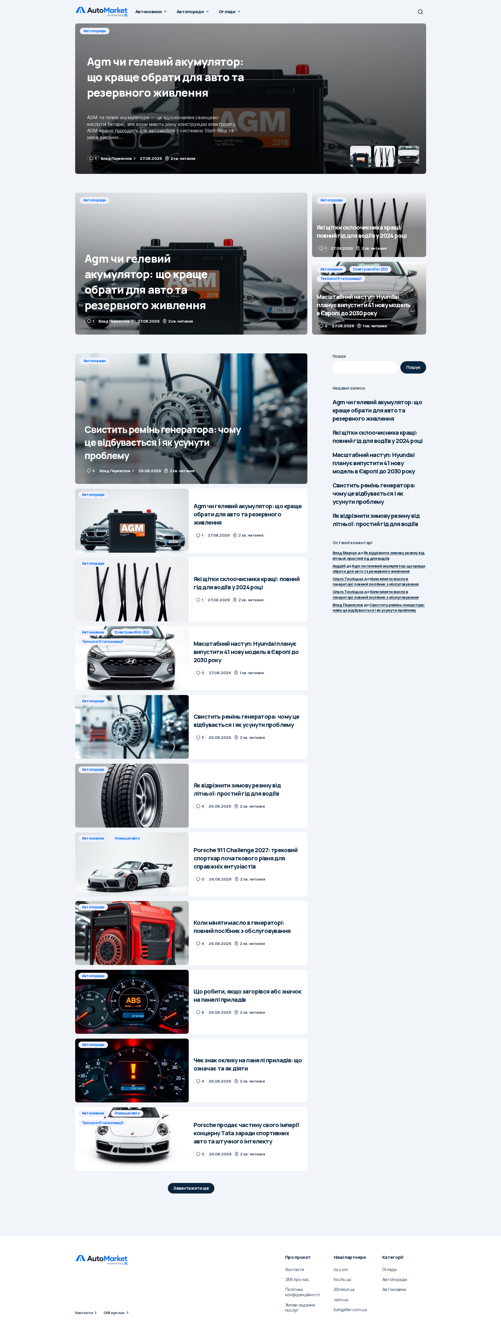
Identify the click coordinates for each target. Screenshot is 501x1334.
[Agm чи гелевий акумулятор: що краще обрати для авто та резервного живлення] (191, 263)
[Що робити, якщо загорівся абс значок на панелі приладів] (132, 1002)
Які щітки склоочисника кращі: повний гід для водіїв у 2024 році (378, 437)
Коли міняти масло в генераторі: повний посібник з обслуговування (376, 581)
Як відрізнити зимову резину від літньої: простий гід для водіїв (376, 520)
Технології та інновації (340, 278)
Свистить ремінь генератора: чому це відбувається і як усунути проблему (374, 493)
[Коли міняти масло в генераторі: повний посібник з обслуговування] (132, 933)
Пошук (339, 356)
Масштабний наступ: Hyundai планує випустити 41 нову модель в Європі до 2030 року (374, 463)
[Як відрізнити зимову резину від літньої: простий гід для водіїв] (132, 795)
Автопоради (94, 30)
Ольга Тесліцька (348, 578)
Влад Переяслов (348, 604)
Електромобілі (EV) (370, 269)
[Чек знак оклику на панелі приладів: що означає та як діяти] (132, 1071)
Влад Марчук (345, 552)
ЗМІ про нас (114, 1312)
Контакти (84, 1312)
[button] (420, 11)
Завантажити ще (191, 1188)
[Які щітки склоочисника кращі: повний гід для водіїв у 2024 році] (250, 98)
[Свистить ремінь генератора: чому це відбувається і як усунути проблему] (191, 418)
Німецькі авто (127, 838)
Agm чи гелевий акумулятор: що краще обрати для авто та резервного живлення (377, 410)
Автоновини (331, 269)
